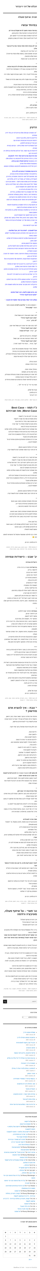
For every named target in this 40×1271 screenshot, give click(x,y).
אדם (25, 901)
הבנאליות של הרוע (24, 1144)
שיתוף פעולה (25, 119)
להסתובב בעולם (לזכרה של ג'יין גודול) (23, 1068)
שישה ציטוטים (30, 1048)
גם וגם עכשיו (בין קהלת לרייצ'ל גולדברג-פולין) (21, 1058)
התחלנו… (26, 1165)
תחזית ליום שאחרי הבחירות (16, 1139)
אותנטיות (24, 988)
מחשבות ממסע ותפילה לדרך (26, 1037)
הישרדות (22, 698)
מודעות (17, 698)
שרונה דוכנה (31, 1152)
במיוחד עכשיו (29, 25)
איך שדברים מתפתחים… (20, 1134)
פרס (36, 903)
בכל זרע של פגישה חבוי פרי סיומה (14, 1180)
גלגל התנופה (16, 1155)
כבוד (10, 988)
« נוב (30, 1259)
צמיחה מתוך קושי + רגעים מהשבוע (24, 1094)
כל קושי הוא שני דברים (18, 1142)
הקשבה (14, 988)
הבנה (18, 901)
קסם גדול (17, 400)
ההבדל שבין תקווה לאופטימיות (25, 1042)
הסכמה (8, 547)
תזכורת (27, 1183)
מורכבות (35, 549)
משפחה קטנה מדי (22, 1137)
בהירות (12, 547)
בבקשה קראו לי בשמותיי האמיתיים (24, 1078)
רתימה (35, 990)
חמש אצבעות (16, 1147)
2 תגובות (22, 700)
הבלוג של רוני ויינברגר (26, 6)
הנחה (13, 117)
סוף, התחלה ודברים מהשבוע (26, 1084)
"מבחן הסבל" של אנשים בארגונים (14, 1152)
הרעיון (33, 127)
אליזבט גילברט (24, 400)
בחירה (17, 117)
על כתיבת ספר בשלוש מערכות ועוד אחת (22, 1104)
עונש (6, 901)
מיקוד (13, 698)
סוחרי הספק (31, 1073)
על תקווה (27, 1121)
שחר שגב (32, 1173)
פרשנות (31, 119)
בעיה (26, 698)
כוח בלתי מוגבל (25, 1206)
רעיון (13, 400)
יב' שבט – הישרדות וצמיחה (21, 556)
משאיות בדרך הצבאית (28, 1063)
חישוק (14, 901)
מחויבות (30, 549)
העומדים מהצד (30, 1089)
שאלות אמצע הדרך (29, 1032)
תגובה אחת (22, 990)
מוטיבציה (6, 988)
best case (17, 547)
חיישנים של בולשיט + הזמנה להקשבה (18, 1132)
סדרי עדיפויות (23, 549)
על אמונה (17, 1191)
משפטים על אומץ (25, 1124)
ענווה (18, 549)
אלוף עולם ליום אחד (29, 1099)
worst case (24, 547)
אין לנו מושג (22, 117)
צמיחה (35, 700)
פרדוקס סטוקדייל (24, 1168)
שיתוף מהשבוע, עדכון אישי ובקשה (24, 1053)
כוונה (10, 117)
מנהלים (10, 901)
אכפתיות (19, 988)
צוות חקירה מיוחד (22, 1209)
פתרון (6, 698)
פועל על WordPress (19, 1267)
